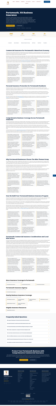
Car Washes (31, 374)
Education (31, 376)
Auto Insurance (20, 374)
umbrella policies (21, 97)
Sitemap (19, 381)
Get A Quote (28, 1)
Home (14, 1)
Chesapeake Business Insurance (21, 300)
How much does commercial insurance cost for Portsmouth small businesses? (19, 332)
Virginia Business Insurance (11, 310)
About (33, 1)
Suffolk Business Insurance (44, 299)
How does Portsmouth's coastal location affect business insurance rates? (19, 323)
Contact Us (19, 380)
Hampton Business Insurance (11, 304)
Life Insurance (19, 376)
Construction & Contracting (33, 375)
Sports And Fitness (32, 387)
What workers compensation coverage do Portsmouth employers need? (18, 329)
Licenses (34, 393)
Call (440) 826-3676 (19, 25)
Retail (30, 386)
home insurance (19, 96)
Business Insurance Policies (45, 380)
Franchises (31, 380)
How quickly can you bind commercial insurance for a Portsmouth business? (19, 342)
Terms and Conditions (28, 393)
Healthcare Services (32, 381)
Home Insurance (20, 375)
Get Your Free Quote (10, 25)
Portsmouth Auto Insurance (11, 284)
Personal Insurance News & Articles (46, 374)
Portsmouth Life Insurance (41, 284)
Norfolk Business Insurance (11, 299)
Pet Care (31, 385)
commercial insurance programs (25, 60)
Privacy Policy (22, 393)
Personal (17, 1)
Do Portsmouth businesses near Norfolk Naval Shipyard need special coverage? (20, 326)
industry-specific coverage (25, 208)
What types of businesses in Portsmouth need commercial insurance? (18, 320)
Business (22, 1)
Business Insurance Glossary (45, 379)
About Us (19, 379)
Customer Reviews (44, 381)
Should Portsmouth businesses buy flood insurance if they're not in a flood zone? (20, 339)
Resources (38, 1)
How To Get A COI (44, 376)
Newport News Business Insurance (21, 304)
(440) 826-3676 (27, 399)
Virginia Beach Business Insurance (32, 300)
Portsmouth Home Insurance (26, 284)
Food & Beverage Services (33, 379)
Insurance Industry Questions (45, 375)
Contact (26, 3)
